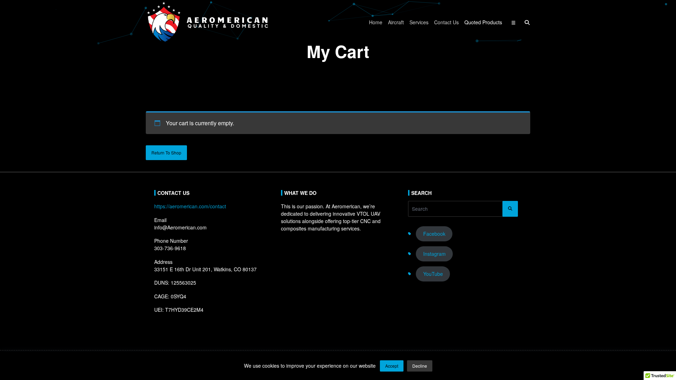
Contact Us (446, 22)
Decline (419, 366)
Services (418, 22)
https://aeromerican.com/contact (190, 206)
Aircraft (396, 22)
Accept (391, 366)
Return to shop (166, 153)
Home (375, 22)
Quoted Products (483, 22)
